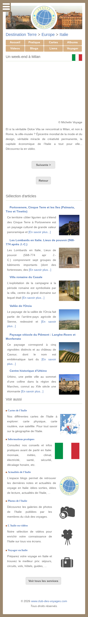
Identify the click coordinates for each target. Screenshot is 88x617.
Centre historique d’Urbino (28, 370)
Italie (64, 34)
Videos (15, 48)
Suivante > (43, 164)
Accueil (15, 42)
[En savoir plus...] (39, 232)
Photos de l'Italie (17, 500)
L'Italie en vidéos (18, 525)
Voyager (72, 48)
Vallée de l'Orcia (21, 305)
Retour (43, 180)
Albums (72, 42)
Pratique (34, 42)
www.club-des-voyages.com (49, 601)
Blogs (34, 48)
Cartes (53, 42)
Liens (53, 48)
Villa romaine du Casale (26, 277)
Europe (48, 34)
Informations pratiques (21, 439)
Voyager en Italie (18, 550)
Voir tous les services (43, 581)
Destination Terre (21, 34)
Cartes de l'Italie (17, 410)
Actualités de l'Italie (19, 472)
